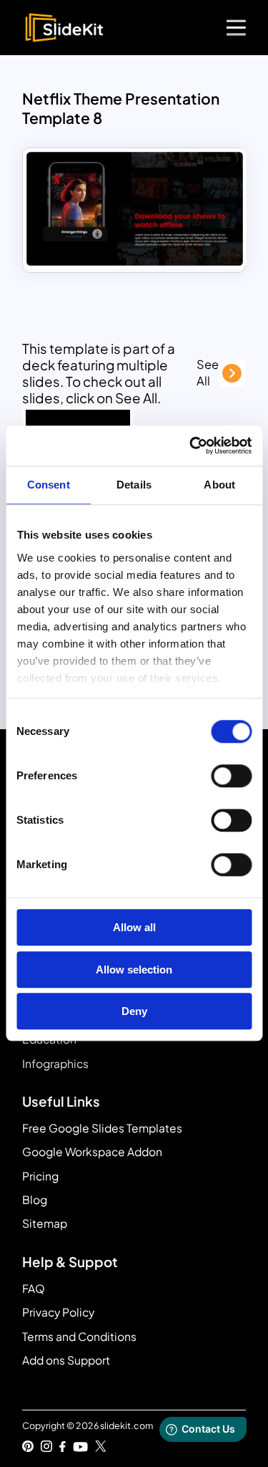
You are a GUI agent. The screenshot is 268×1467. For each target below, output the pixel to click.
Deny (134, 1012)
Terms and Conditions (79, 1336)
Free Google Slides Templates (102, 1128)
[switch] (231, 776)
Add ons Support (66, 1360)
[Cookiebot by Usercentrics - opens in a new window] (191, 445)
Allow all (134, 928)
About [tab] (219, 484)
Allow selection (134, 969)
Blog (34, 1199)
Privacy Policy (58, 1312)
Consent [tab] (48, 484)
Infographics (55, 1063)
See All (208, 372)
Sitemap (44, 1223)
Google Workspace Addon (92, 1151)
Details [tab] (134, 484)
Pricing (40, 1176)
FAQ (33, 1288)
